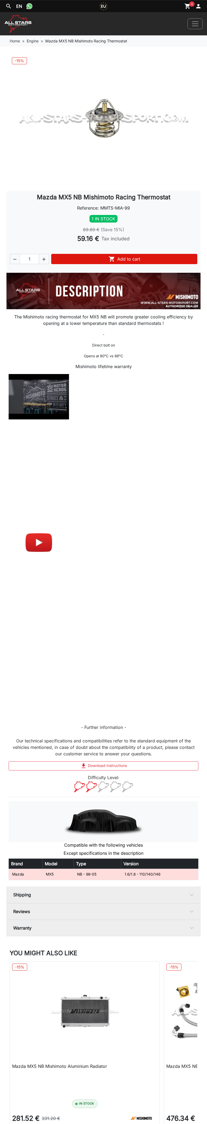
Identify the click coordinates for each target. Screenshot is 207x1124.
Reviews (21, 911)
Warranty (22, 928)
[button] (15, 259)
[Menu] (195, 23)
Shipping (22, 894)
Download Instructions (103, 766)
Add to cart (124, 259)
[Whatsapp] (29, 6)
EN (19, 6)
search (8, 6)
